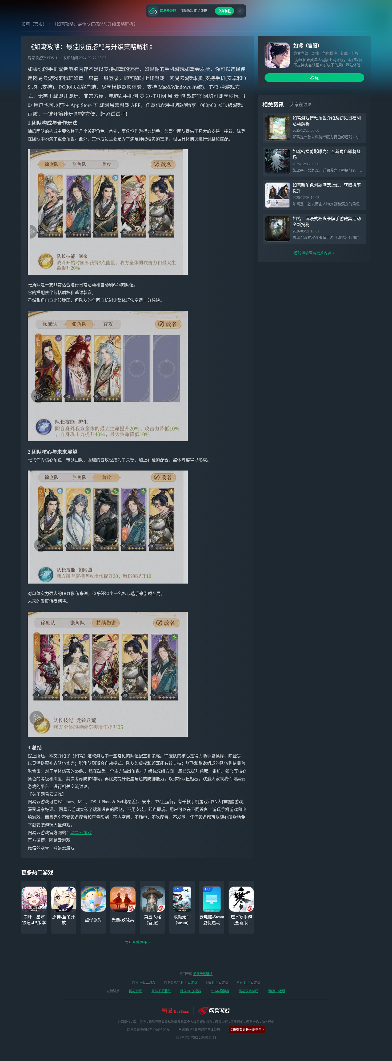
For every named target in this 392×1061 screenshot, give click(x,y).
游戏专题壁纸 (203, 974)
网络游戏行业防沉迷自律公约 (199, 1030)
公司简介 (124, 1022)
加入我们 (268, 1022)
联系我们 (237, 1022)
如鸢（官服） (34, 24)
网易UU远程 (276, 991)
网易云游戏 (81, 832)
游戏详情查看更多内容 (312, 253)
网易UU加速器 (190, 991)
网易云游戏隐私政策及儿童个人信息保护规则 (181, 1022)
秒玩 (314, 77)
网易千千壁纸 (161, 991)
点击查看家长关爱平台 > (247, 1030)
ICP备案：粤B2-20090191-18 (196, 1037)
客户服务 (139, 1022)
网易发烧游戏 (248, 991)
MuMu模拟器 (220, 991)
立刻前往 (224, 11)
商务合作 (252, 1022)
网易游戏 (135, 991)
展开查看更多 (136, 943)
